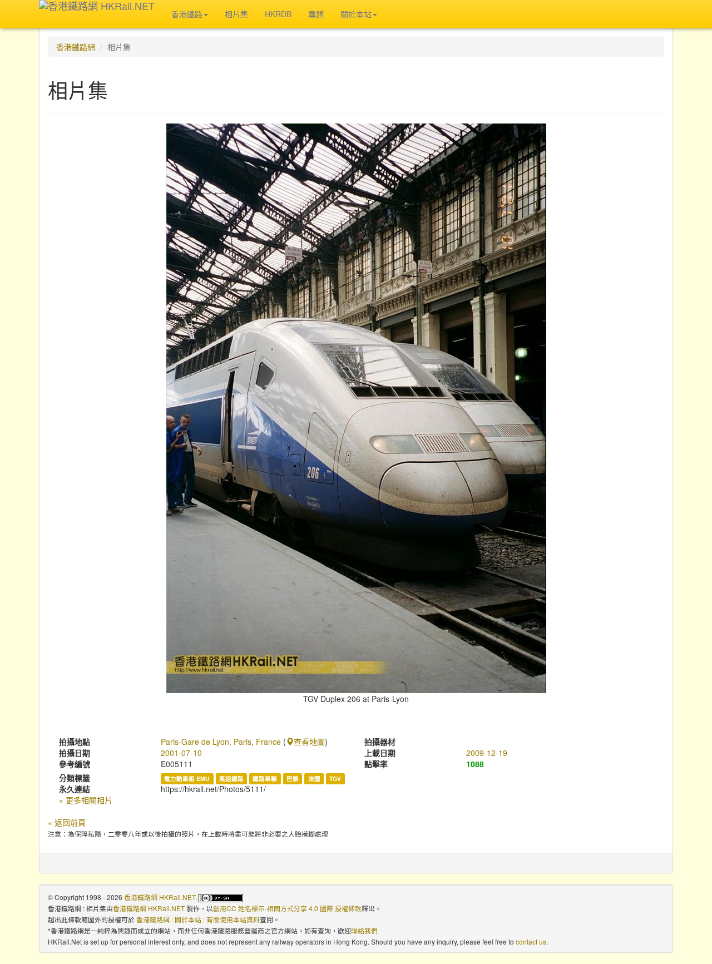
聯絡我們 (364, 930)
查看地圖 (309, 741)
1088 (475, 763)
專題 (316, 13)
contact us (531, 941)
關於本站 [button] (356, 13)
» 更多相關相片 (85, 799)
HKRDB (278, 13)
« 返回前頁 (67, 822)
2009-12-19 (486, 752)
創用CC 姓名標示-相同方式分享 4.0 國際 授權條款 (287, 908)
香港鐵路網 (75, 46)
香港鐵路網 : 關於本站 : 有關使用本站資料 (198, 919)
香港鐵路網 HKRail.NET (159, 897)
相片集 (236, 13)
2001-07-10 (181, 752)
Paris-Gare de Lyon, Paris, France (221, 741)
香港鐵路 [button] (186, 13)
